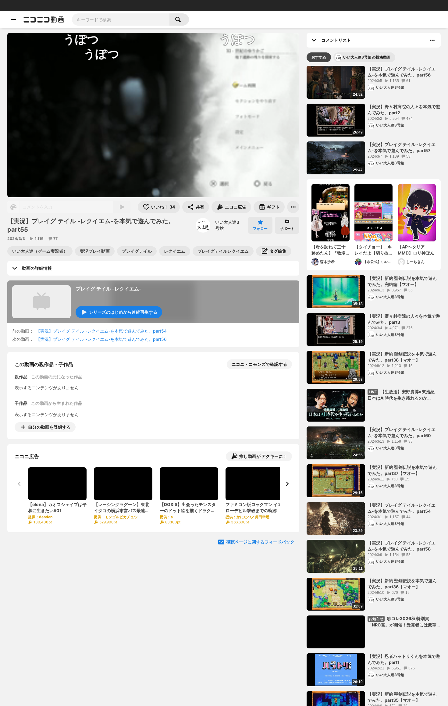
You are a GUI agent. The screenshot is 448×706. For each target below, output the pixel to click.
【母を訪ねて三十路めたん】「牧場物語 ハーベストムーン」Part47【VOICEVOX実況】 (329, 250)
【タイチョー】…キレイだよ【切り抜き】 (373, 250)
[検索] (179, 19)
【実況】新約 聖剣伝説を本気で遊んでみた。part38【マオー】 (402, 356)
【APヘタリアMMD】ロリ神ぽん (416, 249)
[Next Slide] (287, 484)
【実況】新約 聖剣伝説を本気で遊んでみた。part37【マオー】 (402, 470)
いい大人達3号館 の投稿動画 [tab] (366, 57)
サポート (287, 228)
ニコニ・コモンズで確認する (259, 364)
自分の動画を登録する (49, 427)
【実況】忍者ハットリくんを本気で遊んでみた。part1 (404, 659)
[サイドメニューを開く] (13, 19)
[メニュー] (293, 207)
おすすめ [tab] (318, 57)
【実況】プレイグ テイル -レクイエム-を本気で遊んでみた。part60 (402, 432)
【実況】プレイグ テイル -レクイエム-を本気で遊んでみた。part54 (101, 330)
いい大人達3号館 (227, 225)
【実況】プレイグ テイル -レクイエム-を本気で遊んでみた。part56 (101, 339)
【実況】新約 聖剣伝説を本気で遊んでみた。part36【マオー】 (402, 583)
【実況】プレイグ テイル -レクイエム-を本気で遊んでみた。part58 (402, 545)
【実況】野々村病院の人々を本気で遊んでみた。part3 (404, 319)
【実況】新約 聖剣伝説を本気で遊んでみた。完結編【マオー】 (402, 281)
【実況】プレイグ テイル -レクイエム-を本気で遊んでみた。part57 (402, 147)
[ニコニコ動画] (44, 19)
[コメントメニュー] (432, 40)
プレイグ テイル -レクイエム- (108, 289)
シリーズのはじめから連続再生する (123, 312)
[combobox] (120, 19)
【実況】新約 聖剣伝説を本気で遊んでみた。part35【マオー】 (402, 697)
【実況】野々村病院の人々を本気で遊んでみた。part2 (404, 109)
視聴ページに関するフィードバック (260, 541)
